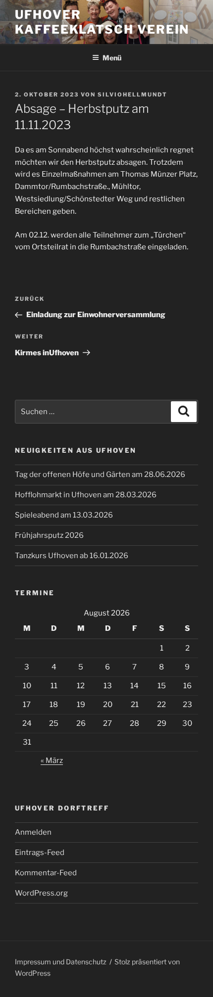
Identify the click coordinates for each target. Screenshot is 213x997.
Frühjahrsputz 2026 (49, 535)
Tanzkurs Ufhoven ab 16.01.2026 (71, 555)
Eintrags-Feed (39, 852)
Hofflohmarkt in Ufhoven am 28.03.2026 (86, 494)
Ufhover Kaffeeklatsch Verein (102, 22)
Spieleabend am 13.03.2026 (64, 515)
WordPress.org (41, 893)
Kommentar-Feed (46, 872)
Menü (112, 57)
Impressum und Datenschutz (60, 961)
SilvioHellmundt (132, 94)
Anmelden (33, 832)
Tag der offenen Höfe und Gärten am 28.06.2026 (100, 474)
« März (52, 760)
